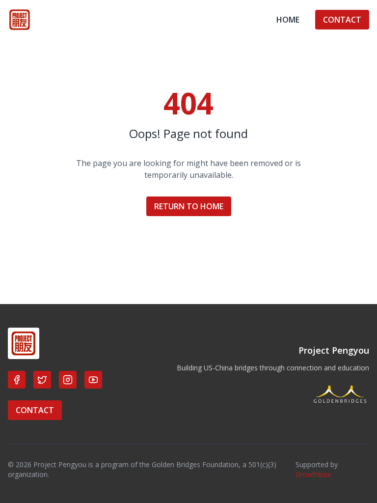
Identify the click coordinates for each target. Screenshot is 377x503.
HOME (287, 19)
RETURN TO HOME (188, 206)
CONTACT (342, 19)
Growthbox (313, 474)
